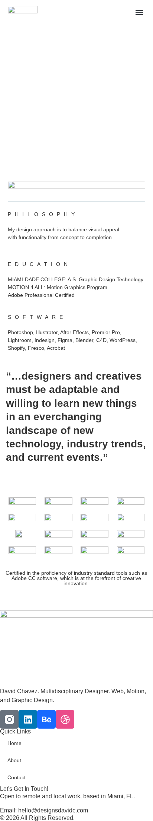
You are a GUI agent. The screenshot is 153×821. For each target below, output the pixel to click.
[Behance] (46, 719)
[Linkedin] (28, 719)
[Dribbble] (65, 719)
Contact (16, 777)
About (14, 760)
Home (14, 743)
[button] (139, 12)
